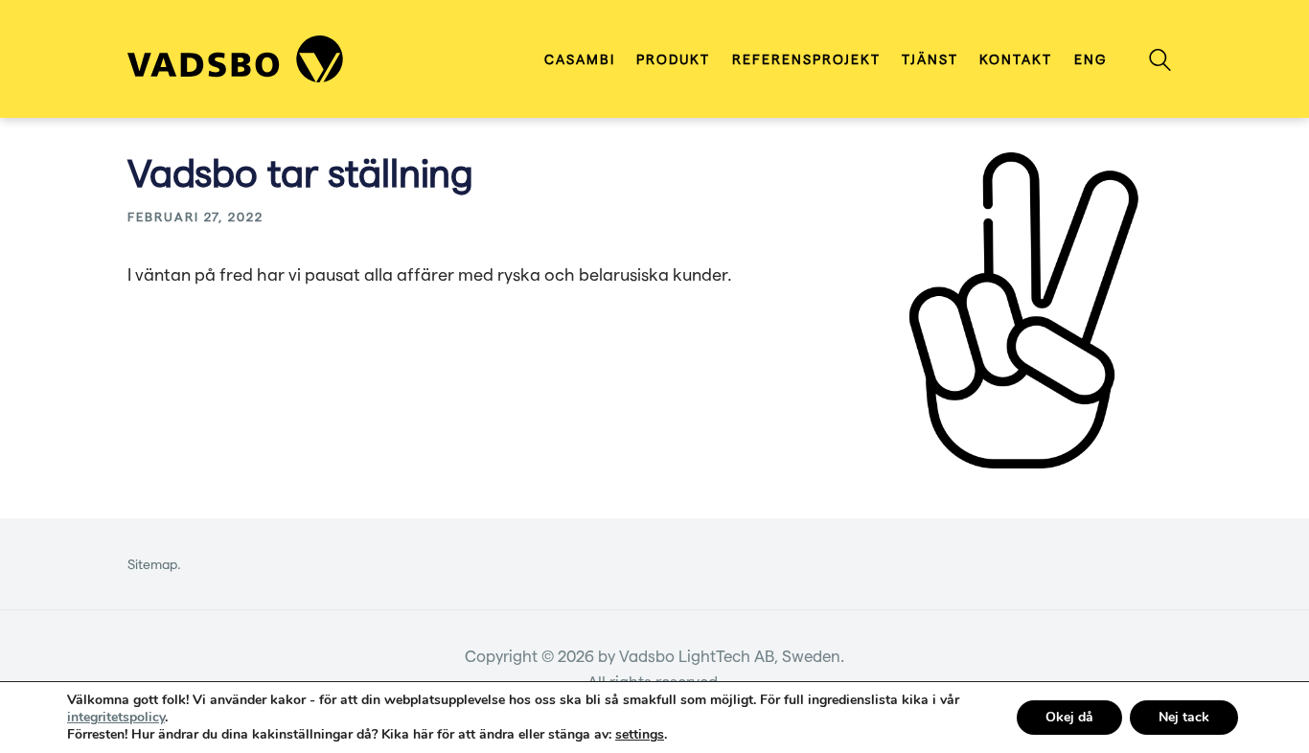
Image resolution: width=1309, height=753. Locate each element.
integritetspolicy (116, 717)
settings (639, 734)
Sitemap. (154, 564)
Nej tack (1184, 717)
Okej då (1069, 717)
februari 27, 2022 (195, 216)
